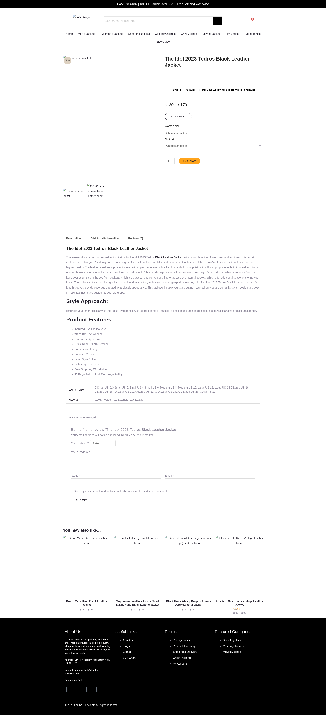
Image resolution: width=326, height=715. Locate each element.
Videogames (253, 33)
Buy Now (190, 160)
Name (75, 475)
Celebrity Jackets (165, 33)
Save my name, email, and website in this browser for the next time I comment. (120, 491)
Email (169, 475)
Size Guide (163, 41)
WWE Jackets (189, 33)
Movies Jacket (211, 33)
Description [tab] (73, 238)
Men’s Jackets (86, 33)
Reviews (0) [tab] (135, 238)
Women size (172, 126)
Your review (80, 452)
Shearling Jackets (139, 33)
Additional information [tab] (104, 238)
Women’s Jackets (112, 33)
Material (169, 138)
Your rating (80, 443)
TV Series (233, 33)
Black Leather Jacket (168, 257)
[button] (87, 34)
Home (69, 33)
